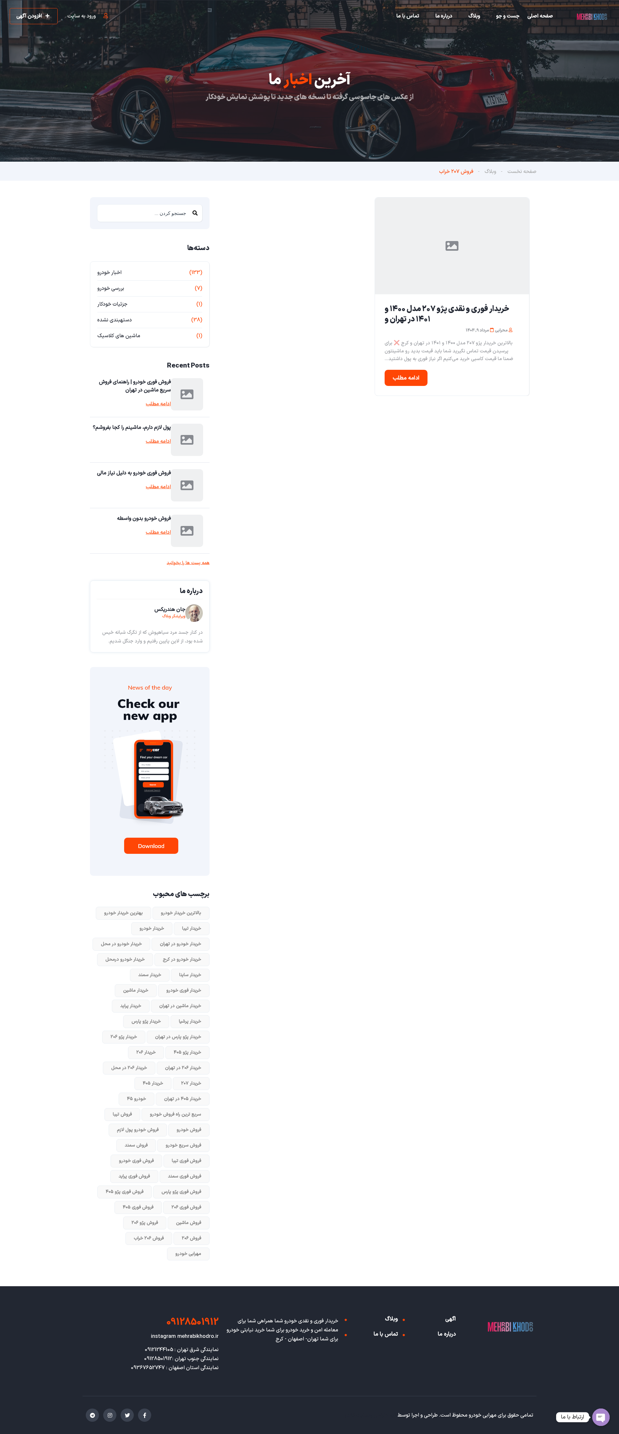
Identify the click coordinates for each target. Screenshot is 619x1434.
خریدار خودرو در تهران (180, 944)
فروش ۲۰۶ (191, 1238)
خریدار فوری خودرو (183, 990)
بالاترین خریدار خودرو (181, 913)
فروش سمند (136, 1145)
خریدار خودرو (152, 928)
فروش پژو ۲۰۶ (145, 1222)
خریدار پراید (130, 1006)
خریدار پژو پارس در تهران (178, 1037)
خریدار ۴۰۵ (153, 1083)
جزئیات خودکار (112, 304)
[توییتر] (127, 1415)
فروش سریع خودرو (183, 1145)
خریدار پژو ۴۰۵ (187, 1052)
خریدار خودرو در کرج (182, 959)
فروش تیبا (122, 1114)
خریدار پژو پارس (146, 1021)
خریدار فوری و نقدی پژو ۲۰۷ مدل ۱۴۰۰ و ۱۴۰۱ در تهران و (447, 314)
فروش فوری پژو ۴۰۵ (124, 1191)
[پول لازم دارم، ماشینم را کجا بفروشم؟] (187, 440)
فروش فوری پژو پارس (181, 1191)
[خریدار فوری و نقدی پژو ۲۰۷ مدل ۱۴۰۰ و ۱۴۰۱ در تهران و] (452, 245)
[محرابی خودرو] (591, 16)
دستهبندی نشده (114, 320)
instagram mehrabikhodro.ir (185, 1336)
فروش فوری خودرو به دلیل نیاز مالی (134, 473)
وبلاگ (474, 16)
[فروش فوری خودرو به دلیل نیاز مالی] (187, 485)
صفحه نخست (521, 172)
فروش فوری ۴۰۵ (138, 1207)
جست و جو (507, 16)
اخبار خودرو (109, 273)
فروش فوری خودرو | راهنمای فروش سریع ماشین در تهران (135, 386)
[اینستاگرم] (109, 1415)
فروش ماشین (188, 1222)
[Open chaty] (601, 1417)
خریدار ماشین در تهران (180, 1006)
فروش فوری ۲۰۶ (186, 1207)
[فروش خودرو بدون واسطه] (187, 531)
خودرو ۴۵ (136, 1099)
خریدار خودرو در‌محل (125, 959)
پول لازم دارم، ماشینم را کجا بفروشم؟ (132, 427)
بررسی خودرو (110, 288)
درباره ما (443, 16)
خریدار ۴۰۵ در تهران (182, 1099)
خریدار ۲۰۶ (146, 1052)
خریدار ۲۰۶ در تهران (183, 1068)
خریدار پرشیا (190, 1021)
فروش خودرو (189, 1129)
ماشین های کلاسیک (118, 336)
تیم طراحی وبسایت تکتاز (370, 1415)
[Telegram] (92, 1415)
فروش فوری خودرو (136, 1160)
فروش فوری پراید (134, 1176)
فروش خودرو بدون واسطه (144, 518)
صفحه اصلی (540, 16)
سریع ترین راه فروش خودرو (175, 1114)
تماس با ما (407, 16)
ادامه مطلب (406, 378)
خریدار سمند (149, 975)
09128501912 (192, 1322)
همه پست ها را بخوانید (188, 563)
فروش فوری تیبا (186, 1160)
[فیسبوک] (144, 1415)
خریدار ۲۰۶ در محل (129, 1068)
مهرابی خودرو (188, 1253)
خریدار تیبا (191, 928)
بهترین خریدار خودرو (123, 913)
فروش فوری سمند (184, 1176)
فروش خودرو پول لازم (138, 1129)
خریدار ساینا (190, 975)
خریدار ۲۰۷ (191, 1083)
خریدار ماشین (135, 990)
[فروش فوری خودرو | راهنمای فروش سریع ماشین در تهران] (187, 394)
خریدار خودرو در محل (121, 944)
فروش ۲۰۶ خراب (149, 1238)
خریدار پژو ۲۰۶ (124, 1037)
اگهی (450, 1319)
